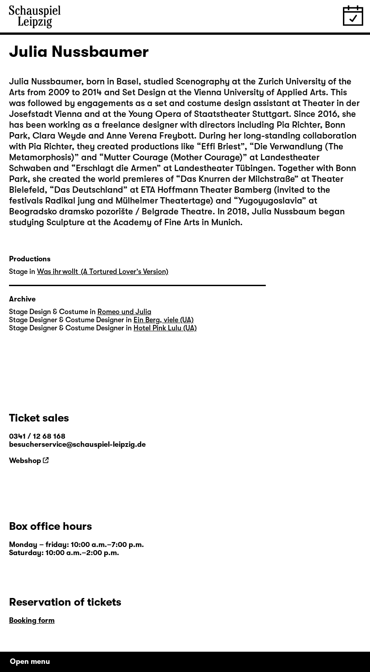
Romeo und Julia (124, 312)
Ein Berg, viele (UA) (164, 320)
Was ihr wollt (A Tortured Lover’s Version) (102, 272)
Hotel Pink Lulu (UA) (165, 328)
